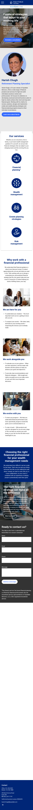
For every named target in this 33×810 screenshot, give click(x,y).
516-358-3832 (9, 788)
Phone (4, 556)
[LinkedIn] (3, 805)
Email (3, 546)
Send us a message (9, 582)
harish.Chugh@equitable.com (9, 802)
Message (4, 567)
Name (3, 536)
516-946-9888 (9, 790)
